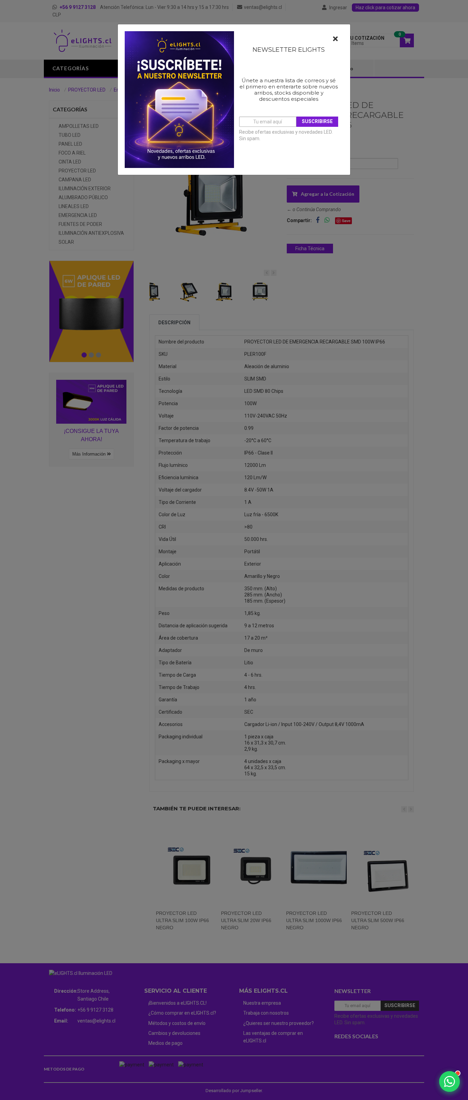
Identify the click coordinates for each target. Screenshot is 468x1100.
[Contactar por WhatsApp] (449, 1081)
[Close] (335, 39)
